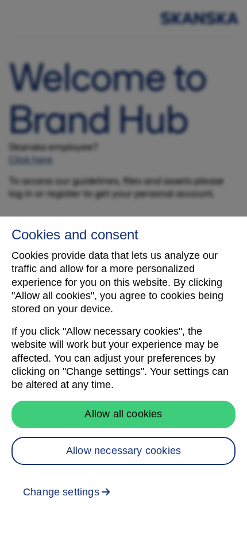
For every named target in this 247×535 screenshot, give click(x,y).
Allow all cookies (123, 414)
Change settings (61, 492)
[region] (123, 375)
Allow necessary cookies (123, 450)
